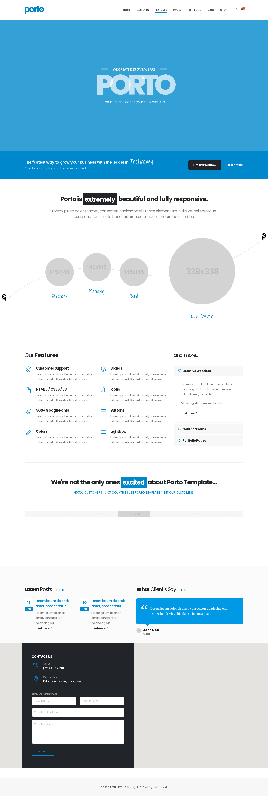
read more (188, 413)
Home (126, 10)
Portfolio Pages (194, 440)
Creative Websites (196, 371)
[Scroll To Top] (261, 791)
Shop (223, 10)
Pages (177, 10)
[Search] (237, 9)
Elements (143, 10)
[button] (56, 590)
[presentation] (10, 86)
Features (161, 10)
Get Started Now (204, 165)
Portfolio (194, 10)
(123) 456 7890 (53, 668)
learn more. (236, 165)
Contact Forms (194, 429)
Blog (210, 10)
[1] (242, 9)
